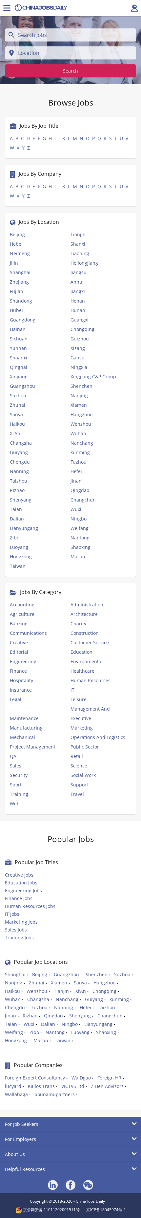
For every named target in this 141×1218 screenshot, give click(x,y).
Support (79, 785)
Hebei (16, 244)
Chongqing (82, 329)
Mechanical (22, 737)
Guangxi (79, 320)
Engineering (23, 661)
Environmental (86, 661)
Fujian (16, 291)
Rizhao (17, 490)
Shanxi (77, 244)
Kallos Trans (41, 1086)
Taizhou (18, 481)
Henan (77, 301)
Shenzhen (81, 386)
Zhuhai (17, 405)
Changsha (21, 443)
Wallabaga (16, 1094)
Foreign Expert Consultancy (35, 1078)
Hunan (77, 310)
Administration (86, 604)
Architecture (84, 614)
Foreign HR (109, 1078)
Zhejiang (19, 282)
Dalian (17, 519)
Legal (15, 699)
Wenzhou (80, 424)
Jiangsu (78, 272)
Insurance (21, 690)
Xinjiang (19, 376)
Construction (84, 633)
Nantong (80, 538)
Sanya (16, 414)
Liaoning (79, 253)
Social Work (83, 775)
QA (13, 756)
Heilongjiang (84, 263)
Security (19, 775)
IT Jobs (12, 914)
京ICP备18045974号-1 (106, 1209)
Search (70, 71)
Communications (28, 633)
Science (78, 766)
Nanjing (79, 395)
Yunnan (18, 348)
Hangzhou (81, 414)
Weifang (79, 528)
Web (15, 803)
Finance (18, 671)
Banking (19, 623)
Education (81, 652)
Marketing (81, 728)
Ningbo (78, 519)
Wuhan (78, 433)
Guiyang (19, 452)
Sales (15, 766)
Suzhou (18, 395)
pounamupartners (54, 1094)
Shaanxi (18, 357)
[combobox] (70, 34)
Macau (77, 556)
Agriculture (22, 614)
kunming (80, 452)
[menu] (6, 8)
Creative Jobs (19, 875)
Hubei (16, 310)
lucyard (13, 1086)
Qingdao (79, 490)
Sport (16, 785)
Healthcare (82, 671)
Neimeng (20, 253)
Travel (77, 794)
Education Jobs (21, 883)
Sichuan (19, 339)
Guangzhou (22, 386)
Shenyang (20, 500)
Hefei (76, 471)
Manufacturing (26, 728)
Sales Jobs (16, 930)
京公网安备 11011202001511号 (51, 1209)
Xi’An (15, 433)
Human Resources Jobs (30, 906)
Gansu (77, 357)
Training (19, 794)
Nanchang (81, 443)
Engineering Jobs (23, 890)
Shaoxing (80, 547)
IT (72, 690)
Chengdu (20, 462)
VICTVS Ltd (72, 1086)
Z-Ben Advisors (107, 1086)
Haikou (17, 424)
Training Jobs (19, 937)
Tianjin (78, 234)
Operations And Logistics (97, 737)
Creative (19, 642)
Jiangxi (77, 291)
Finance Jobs (18, 898)
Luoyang (19, 547)
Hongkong (21, 556)
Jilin (14, 263)
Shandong (21, 301)
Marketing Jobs (21, 922)
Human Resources (90, 680)
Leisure (78, 699)
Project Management (32, 747)
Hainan (18, 329)
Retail (76, 756)
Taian (16, 509)
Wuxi (75, 509)
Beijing (17, 234)
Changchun (83, 500)
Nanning (19, 471)
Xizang (77, 348)
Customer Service (89, 642)
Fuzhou (78, 462)
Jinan (76, 481)
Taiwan (18, 566)
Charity (78, 623)
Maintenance (24, 718)
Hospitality (21, 680)
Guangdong (22, 320)
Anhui (77, 282)
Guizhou (79, 339)
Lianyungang (24, 528)
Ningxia (78, 367)
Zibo (14, 538)
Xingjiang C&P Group (93, 376)
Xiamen (78, 405)
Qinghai (18, 367)
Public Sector (84, 747)
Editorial (19, 652)
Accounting (22, 604)
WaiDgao (81, 1078)
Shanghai (20, 272)
